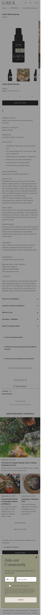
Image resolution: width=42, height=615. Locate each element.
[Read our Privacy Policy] (36, 589)
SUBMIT (21, 600)
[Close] (36, 557)
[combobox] (10, 579)
